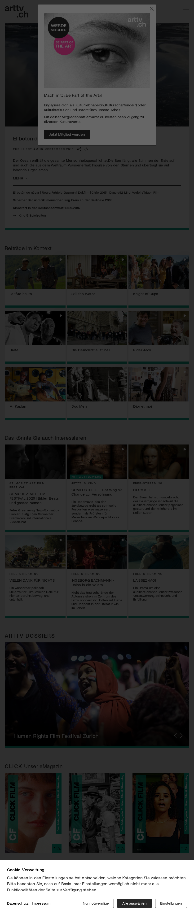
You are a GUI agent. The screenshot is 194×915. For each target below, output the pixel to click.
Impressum (41, 903)
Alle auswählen (134, 903)
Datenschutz (17, 903)
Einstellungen (171, 903)
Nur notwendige (96, 903)
